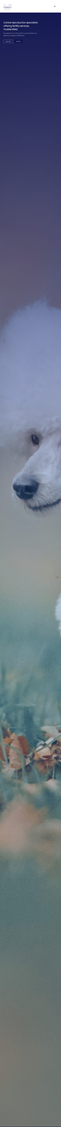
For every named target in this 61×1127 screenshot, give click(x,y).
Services (18, 41)
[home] (7, 7)
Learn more (8, 41)
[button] (54, 6)
